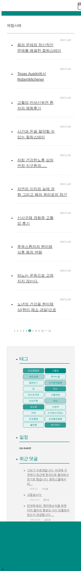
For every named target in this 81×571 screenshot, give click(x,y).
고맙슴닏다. (34, 494)
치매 (33, 413)
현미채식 (55, 425)
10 (42, 331)
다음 (55, 331)
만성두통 (33, 400)
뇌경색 (55, 406)
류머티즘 (55, 376)
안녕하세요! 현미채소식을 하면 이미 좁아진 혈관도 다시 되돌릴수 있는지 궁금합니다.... (48, 510)
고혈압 (55, 370)
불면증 (33, 425)
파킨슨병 (33, 376)
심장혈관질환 (55, 419)
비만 (55, 400)
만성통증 (33, 419)
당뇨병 (33, 406)
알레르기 (33, 382)
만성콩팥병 (33, 370)
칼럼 (12, 550)
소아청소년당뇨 (55, 413)
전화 (12, 527)
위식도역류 (33, 394)
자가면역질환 (55, 382)
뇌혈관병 (55, 394)
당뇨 (55, 388)
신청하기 (12, 539)
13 (49, 331)
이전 (10, 331)
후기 (12, 562)
